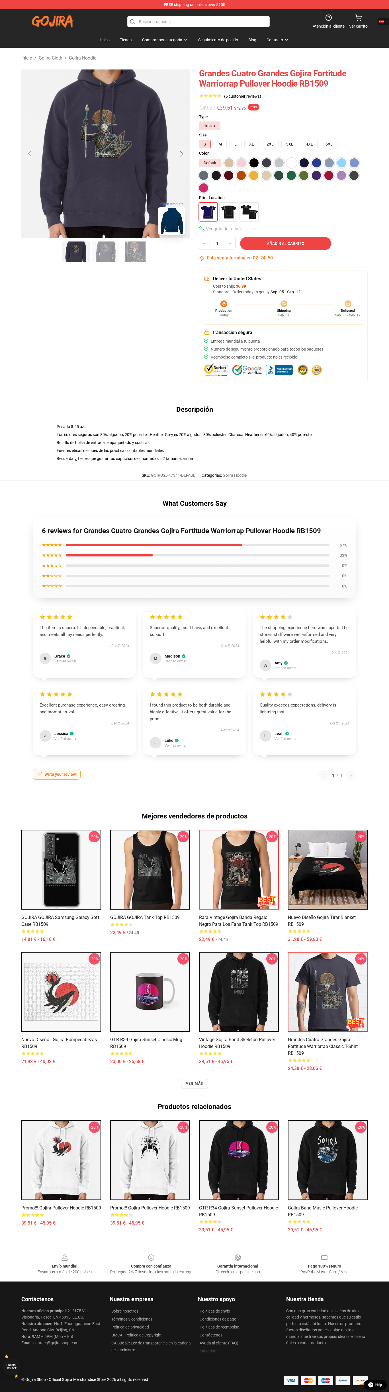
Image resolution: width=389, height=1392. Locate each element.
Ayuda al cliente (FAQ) (219, 1343)
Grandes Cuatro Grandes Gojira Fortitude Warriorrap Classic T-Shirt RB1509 (323, 1046)
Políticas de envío (215, 1311)
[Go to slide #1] (76, 251)
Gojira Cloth (50, 58)
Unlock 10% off (12, 1367)
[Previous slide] (30, 154)
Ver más (194, 1084)
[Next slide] (181, 154)
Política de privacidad (130, 1327)
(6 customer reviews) (242, 96)
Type (203, 116)
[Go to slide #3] (135, 251)
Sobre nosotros (124, 1311)
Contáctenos (211, 1335)
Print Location (212, 197)
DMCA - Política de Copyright (136, 1335)
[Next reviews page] (351, 775)
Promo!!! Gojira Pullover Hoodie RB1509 (61, 1208)
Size (203, 135)
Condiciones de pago (218, 1319)
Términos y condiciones (131, 1319)
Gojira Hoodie (82, 58)
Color (204, 153)
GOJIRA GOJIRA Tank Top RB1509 (145, 917)
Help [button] (378, 1385)
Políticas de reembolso (219, 1327)
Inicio (26, 58)
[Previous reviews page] (323, 775)
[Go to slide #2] (105, 251)
